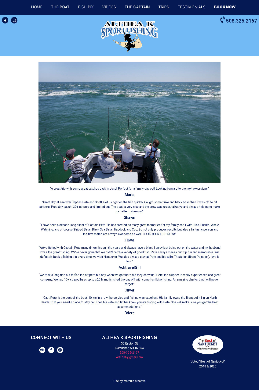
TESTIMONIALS (192, 7)
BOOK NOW (225, 7)
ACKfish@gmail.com (129, 357)
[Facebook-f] (5, 20)
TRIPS (163, 7)
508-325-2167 (129, 352)
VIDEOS (109, 7)
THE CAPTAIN (137, 7)
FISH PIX (86, 7)
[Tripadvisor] (42, 350)
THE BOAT (60, 7)
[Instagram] (14, 20)
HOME (36, 7)
